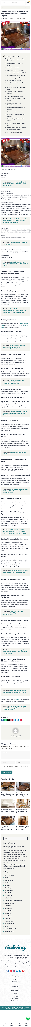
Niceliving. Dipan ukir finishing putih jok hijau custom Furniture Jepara (13, 612)
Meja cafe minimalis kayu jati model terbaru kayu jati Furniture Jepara (14, 851)
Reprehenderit (9, 923)
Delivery (15, 993)
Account (19, 1025)
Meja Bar (8, 906)
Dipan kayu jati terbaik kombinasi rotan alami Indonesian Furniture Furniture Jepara (13, 382)
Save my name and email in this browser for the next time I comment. (15, 767)
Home (5, 1025)
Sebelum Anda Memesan (14, 80)
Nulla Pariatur (9, 921)
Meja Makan (9, 911)
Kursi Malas (8, 893)
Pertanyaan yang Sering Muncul (16, 75)
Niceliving (16, 699)
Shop (11, 1025)
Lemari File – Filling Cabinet (13, 900)
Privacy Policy (16, 986)
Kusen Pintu (8, 895)
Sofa (6, 926)
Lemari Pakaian (9, 903)
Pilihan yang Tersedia (13, 68)
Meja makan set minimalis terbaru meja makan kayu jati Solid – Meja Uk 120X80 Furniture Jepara (15, 856)
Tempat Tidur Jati (10, 928)
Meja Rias (8, 913)
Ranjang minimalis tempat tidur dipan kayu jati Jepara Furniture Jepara (14, 692)
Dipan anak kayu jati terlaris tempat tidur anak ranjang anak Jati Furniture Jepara (15, 413)
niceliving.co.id (16, 736)
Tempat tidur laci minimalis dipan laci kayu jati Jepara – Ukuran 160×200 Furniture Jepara (15, 220)
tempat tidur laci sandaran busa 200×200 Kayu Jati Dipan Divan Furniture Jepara (14, 707)
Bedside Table (9, 875)
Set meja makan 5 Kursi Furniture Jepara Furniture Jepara (13, 847)
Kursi (6, 882)
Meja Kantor (8, 908)
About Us (15, 979)
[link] (2, 720)
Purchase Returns (15, 998)
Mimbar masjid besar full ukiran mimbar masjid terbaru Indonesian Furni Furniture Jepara (14, 347)
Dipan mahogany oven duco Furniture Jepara (7, 811)
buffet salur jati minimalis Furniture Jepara (14, 861)
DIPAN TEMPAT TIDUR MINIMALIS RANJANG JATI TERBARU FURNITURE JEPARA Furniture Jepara (14, 531)
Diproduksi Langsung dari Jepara (16, 78)
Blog (6, 877)
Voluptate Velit (9, 931)
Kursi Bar (8, 885)
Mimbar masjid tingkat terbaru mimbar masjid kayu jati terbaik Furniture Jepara (15, 651)
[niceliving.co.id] (15, 733)
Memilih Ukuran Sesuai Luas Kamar (16, 112)
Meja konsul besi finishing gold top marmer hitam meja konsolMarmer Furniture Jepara (14, 866)
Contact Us (15, 981)
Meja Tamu (8, 916)
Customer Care (15, 1001)
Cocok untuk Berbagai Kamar (15, 96)
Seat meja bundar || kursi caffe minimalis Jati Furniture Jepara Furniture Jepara (14, 183)
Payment (15, 996)
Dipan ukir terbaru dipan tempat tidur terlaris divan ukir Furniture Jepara (15, 263)
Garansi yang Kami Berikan (14, 132)
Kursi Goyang (9, 888)
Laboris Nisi (8, 898)
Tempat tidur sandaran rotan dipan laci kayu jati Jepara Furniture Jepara (15, 572)
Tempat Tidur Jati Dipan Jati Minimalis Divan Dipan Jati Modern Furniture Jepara (15, 490)
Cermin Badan (9, 880)
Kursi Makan (9, 890)
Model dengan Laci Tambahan (15, 70)
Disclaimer (15, 984)
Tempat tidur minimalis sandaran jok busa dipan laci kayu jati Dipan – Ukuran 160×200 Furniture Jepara (7, 828)
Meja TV (7, 918)
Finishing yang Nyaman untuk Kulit (16, 73)
